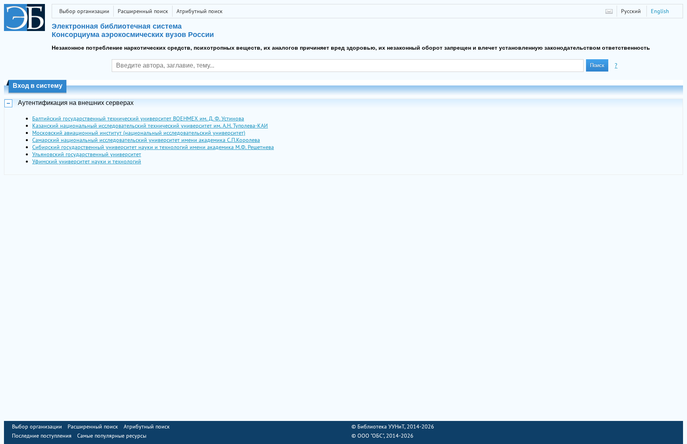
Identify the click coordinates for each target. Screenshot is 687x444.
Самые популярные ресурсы (111, 435)
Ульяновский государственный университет (86, 154)
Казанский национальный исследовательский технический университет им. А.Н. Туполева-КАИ (150, 125)
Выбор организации (84, 11)
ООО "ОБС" (370, 435)
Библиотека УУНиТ (380, 426)
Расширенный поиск (143, 11)
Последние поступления (42, 435)
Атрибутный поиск (200, 11)
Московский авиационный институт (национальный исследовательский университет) (138, 132)
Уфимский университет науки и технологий (86, 161)
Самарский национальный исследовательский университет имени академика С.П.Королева (146, 139)
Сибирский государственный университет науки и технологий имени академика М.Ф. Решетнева (153, 147)
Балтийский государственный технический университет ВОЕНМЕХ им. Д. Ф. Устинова (138, 118)
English (660, 11)
